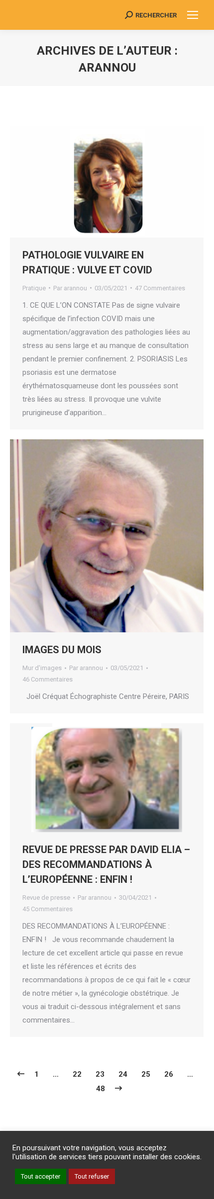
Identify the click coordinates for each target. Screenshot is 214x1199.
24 (122, 1074)
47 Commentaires (160, 288)
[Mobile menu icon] (193, 15)
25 (145, 1074)
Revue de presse (46, 897)
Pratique (34, 288)
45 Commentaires (47, 909)
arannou (107, 68)
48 (100, 1088)
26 (168, 1074)
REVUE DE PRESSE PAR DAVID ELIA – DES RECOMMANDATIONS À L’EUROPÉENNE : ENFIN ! (106, 864)
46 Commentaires (47, 679)
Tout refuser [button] (92, 1176)
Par (70, 288)
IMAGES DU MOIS (62, 650)
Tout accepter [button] (40, 1176)
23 (100, 1074)
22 (77, 1074)
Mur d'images (42, 668)
